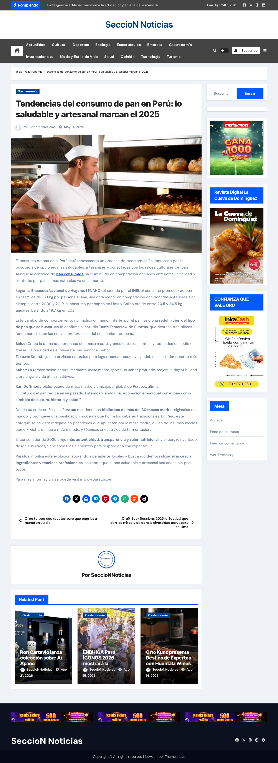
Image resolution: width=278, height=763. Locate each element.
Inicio (19, 71)
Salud (109, 56)
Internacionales (40, 56)
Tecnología (150, 56)
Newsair (151, 756)
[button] (265, 51)
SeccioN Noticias (139, 24)
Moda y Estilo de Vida (79, 56)
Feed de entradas (224, 431)
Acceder (217, 420)
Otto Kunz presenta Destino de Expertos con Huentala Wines (168, 657)
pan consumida (70, 274)
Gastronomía (180, 44)
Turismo (174, 56)
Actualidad (35, 44)
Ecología (102, 44)
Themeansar (174, 756)
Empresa (154, 44)
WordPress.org (222, 454)
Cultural (59, 44)
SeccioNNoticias (43, 127)
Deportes (81, 44)
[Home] (17, 51)
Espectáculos (129, 44)
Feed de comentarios (227, 443)
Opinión (128, 56)
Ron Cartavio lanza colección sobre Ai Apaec (41, 657)
